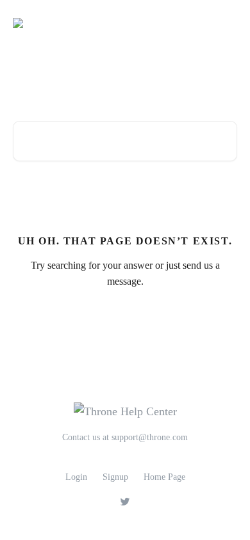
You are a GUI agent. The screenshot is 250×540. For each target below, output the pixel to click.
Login (76, 477)
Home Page (164, 477)
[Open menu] (225, 23)
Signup (115, 477)
